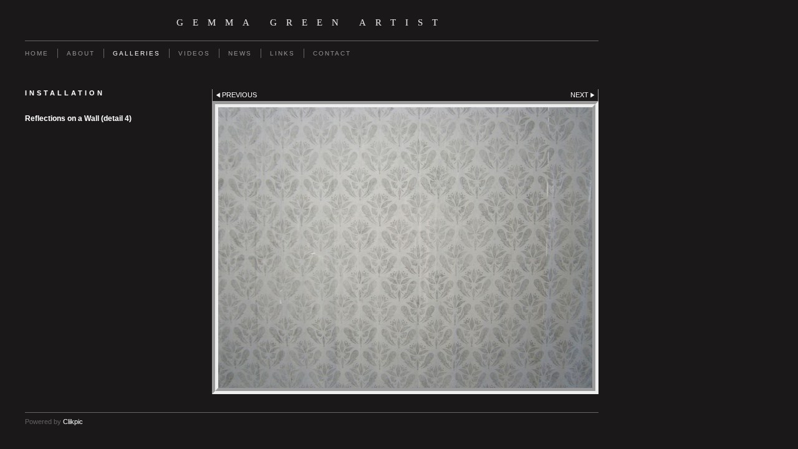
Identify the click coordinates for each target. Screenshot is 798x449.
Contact (332, 53)
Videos (194, 53)
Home (37, 53)
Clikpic (73, 421)
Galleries (136, 53)
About (81, 53)
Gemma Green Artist (311, 22)
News (240, 53)
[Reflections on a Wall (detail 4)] (405, 247)
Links (282, 53)
